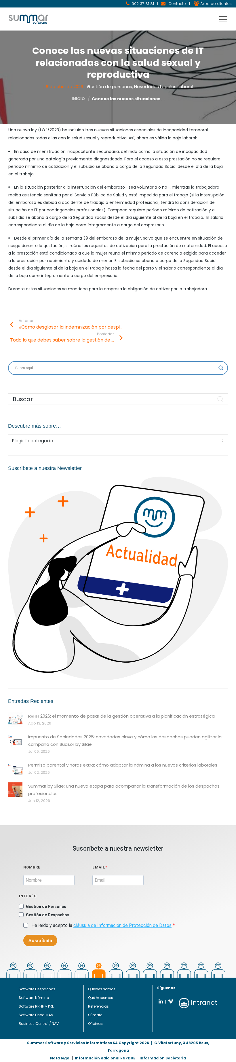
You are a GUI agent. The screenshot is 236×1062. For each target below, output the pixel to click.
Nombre (32, 867)
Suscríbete (40, 940)
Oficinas (95, 1023)
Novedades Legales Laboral (163, 87)
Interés (28, 896)
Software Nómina (34, 997)
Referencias (98, 1006)
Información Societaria (163, 1058)
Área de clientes (216, 3)
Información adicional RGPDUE (105, 1058)
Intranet (203, 1002)
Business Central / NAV (39, 1023)
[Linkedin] (160, 1001)
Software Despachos (37, 989)
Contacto (177, 3)
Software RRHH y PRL (36, 1006)
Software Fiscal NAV (36, 1014)
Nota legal (60, 1058)
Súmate (95, 1014)
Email (98, 867)
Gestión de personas (109, 87)
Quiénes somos (101, 989)
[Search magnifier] (221, 368)
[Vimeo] (170, 1001)
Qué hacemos (100, 997)
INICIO (78, 99)
